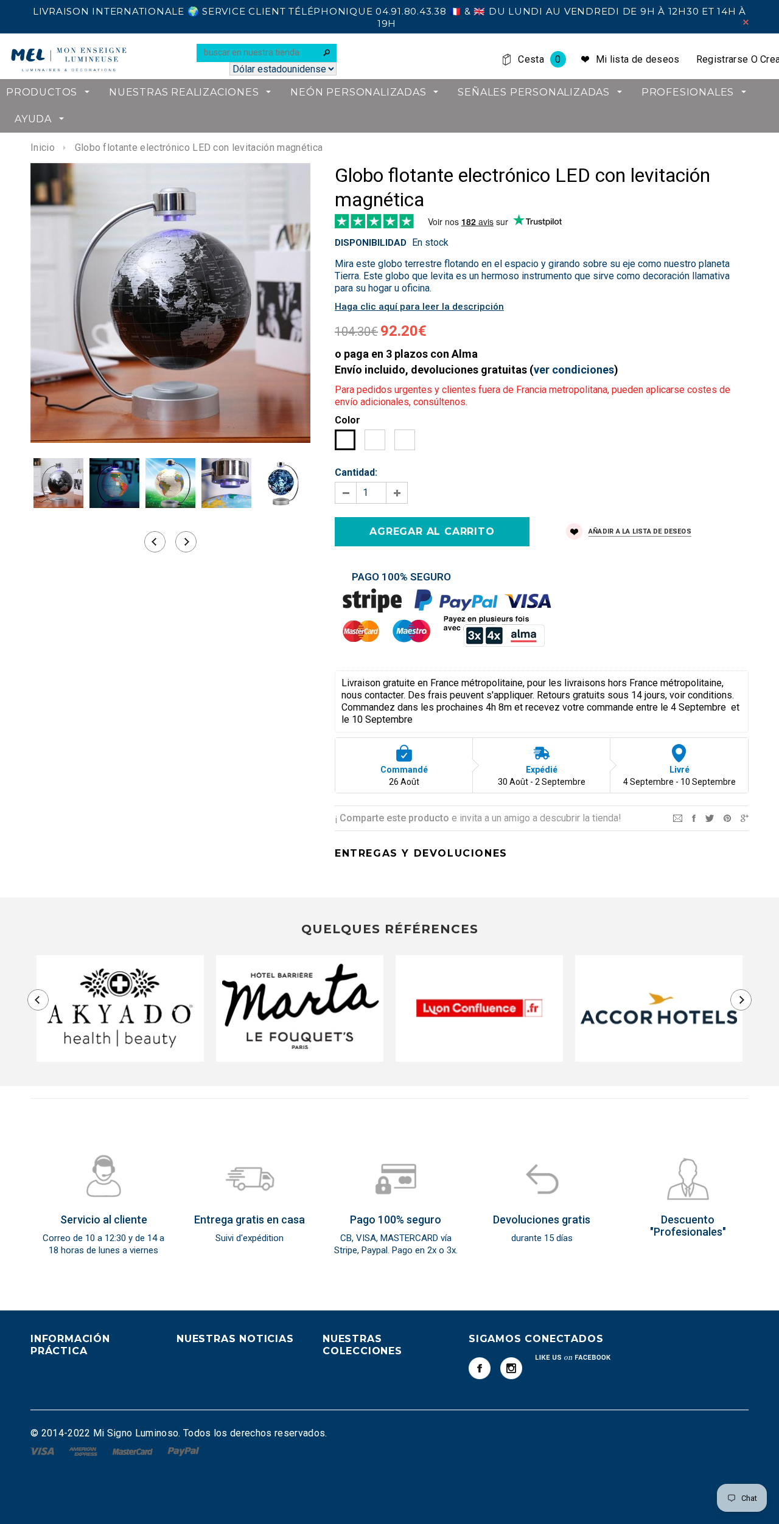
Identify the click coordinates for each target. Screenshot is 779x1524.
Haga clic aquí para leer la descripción (419, 306)
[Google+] (745, 817)
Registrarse (722, 59)
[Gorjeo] (709, 817)
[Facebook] (480, 1368)
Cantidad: (356, 472)
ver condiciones (574, 369)
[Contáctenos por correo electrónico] (677, 817)
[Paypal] (183, 1450)
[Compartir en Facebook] (694, 817)
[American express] (84, 1450)
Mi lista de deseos (638, 59)
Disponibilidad (371, 242)
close (746, 22)
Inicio (42, 147)
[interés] (727, 817)
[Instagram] (511, 1368)
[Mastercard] (134, 1450)
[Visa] (43, 1450)
